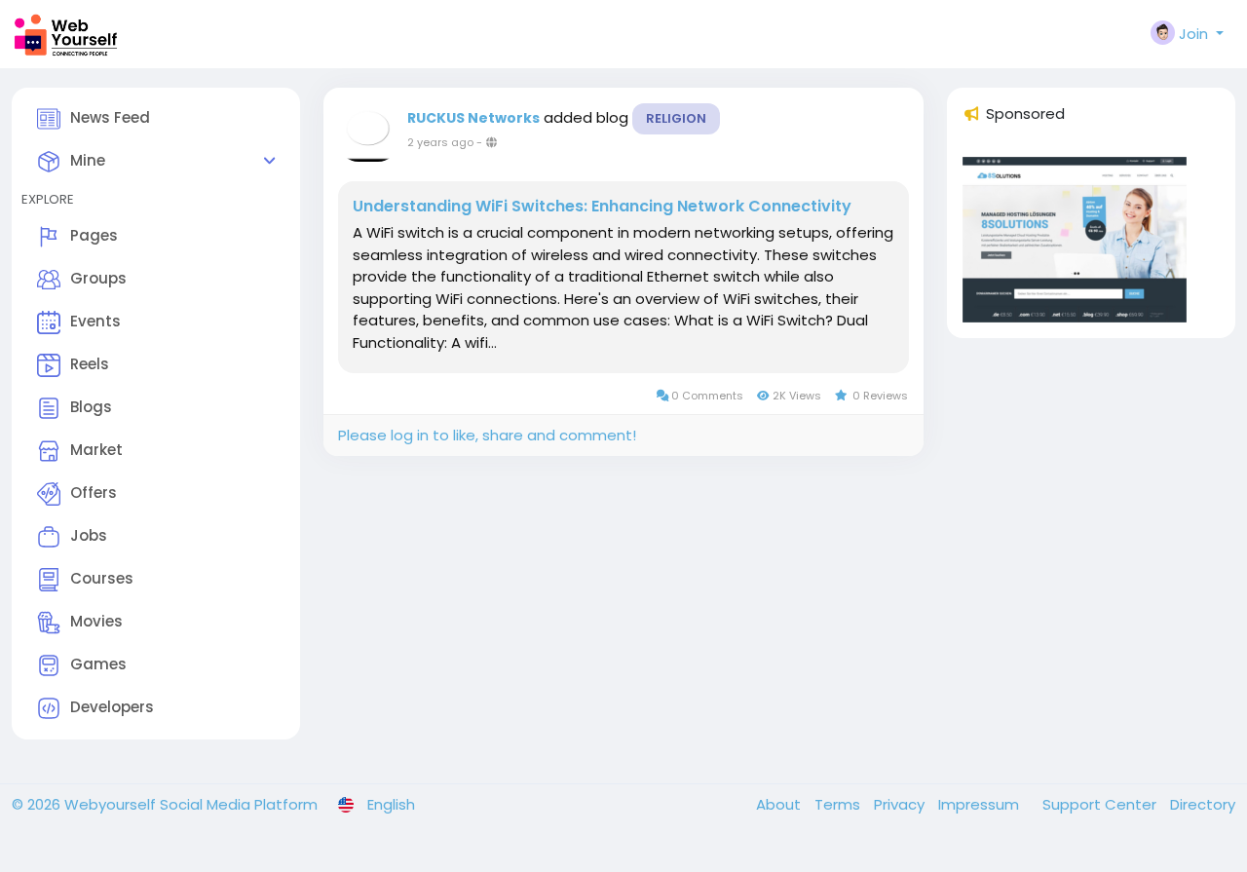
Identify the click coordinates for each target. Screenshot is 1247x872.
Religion (676, 118)
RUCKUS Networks (473, 118)
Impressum (980, 804)
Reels (89, 364)
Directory (1202, 804)
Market (96, 449)
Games (98, 664)
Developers (112, 707)
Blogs (91, 407)
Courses (101, 578)
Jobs (88, 535)
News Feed (110, 117)
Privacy (901, 804)
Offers (93, 492)
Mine (87, 160)
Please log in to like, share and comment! (487, 435)
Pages (94, 235)
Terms (839, 804)
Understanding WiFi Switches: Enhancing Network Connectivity (602, 206)
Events (95, 321)
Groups (98, 278)
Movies (96, 621)
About (780, 804)
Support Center (1101, 804)
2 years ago (440, 142)
